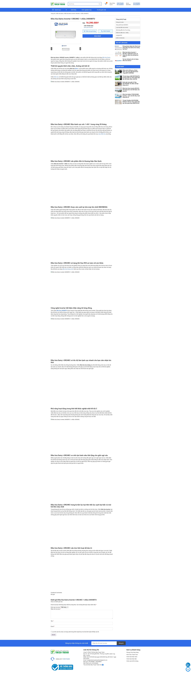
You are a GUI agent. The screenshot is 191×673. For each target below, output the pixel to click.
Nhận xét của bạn (56, 609)
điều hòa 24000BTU (61, 310)
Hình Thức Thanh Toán (132, 654)
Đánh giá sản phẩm (88, 27)
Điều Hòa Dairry (59, 13)
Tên (52, 621)
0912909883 (136, 3)
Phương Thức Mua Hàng (132, 652)
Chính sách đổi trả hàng (132, 661)
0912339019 (136, 4)
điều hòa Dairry (106, 57)
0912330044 (120, 4)
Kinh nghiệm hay (87, 10)
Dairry (76, 68)
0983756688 (120, 3)
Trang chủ (53, 13)
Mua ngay (97, 36)
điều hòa (56, 77)
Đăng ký (121, 643)
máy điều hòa (102, 134)
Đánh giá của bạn (56, 607)
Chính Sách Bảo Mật (131, 659)
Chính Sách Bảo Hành (131, 656)
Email (53, 626)
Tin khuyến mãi (101, 10)
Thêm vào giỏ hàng (91, 31)
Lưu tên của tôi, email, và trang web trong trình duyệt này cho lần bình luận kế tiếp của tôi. (75, 631)
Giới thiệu (73, 10)
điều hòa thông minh (67, 269)
